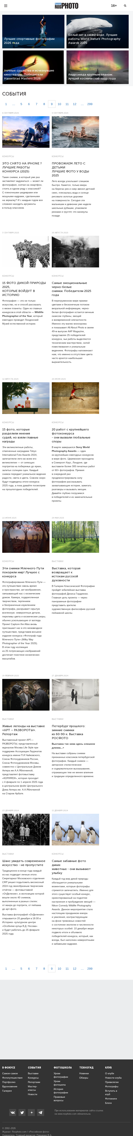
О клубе (109, 1073)
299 (89, 104)
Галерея (7, 1090)
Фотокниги (111, 1098)
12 (74, 104)
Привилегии (112, 1082)
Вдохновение (9, 1086)
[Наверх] (128, 1124)
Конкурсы (8, 156)
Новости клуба (113, 1077)
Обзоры (83, 1077)
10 (59, 104)
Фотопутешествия (12, 1077)
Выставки (57, 561)
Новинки (84, 1073)
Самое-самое (10, 1073)
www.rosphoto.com (67, 1114)
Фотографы (111, 1086)
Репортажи (34, 1082)
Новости (32, 1094)
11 (67, 104)
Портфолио (8, 1082)
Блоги (108, 1103)
